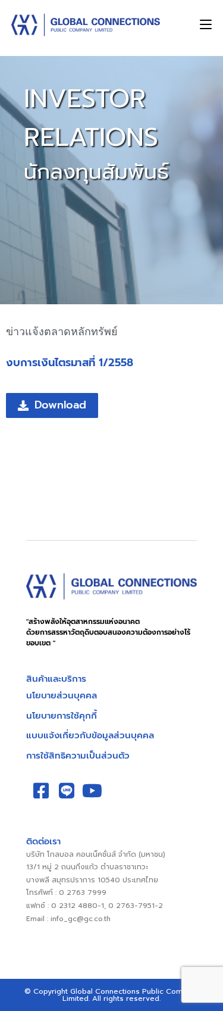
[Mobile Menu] (206, 24)
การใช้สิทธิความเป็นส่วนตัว (78, 755)
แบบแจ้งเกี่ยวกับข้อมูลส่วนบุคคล (90, 735)
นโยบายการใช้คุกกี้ (61, 715)
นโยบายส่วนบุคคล (61, 695)
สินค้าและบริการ (56, 678)
